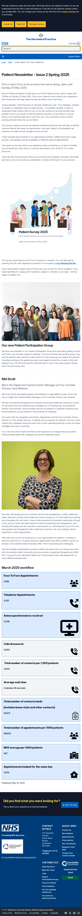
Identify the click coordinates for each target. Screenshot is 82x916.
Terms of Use (7, 913)
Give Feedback (48, 886)
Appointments (68, 837)
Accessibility (34, 913)
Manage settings (36, 24)
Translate (72, 43)
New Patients (67, 833)
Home (4, 62)
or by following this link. (65, 263)
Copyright (54, 913)
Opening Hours (48, 867)
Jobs (44, 873)
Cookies (45, 913)
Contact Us (66, 830)
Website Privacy (21, 913)
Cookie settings (68, 12)
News (10, 62)
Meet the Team (48, 870)
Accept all (8, 24)
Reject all (21, 24)
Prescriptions (67, 840)
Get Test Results (69, 844)
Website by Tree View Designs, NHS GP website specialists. (30, 910)
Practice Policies (49, 883)
